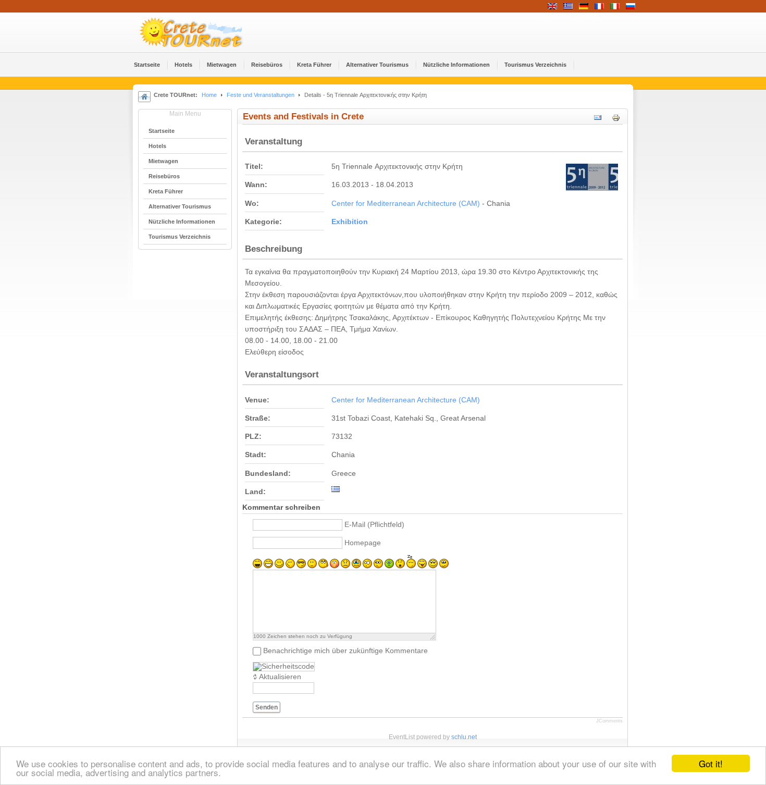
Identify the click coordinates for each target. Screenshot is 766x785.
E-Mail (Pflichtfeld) (374, 525)
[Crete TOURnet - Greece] (203, 32)
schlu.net (464, 737)
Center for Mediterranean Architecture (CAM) (405, 203)
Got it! (711, 763)
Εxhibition (349, 222)
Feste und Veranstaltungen (260, 95)
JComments (609, 720)
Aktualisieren (280, 677)
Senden (266, 707)
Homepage (362, 543)
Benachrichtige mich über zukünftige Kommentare (345, 651)
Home (209, 95)
